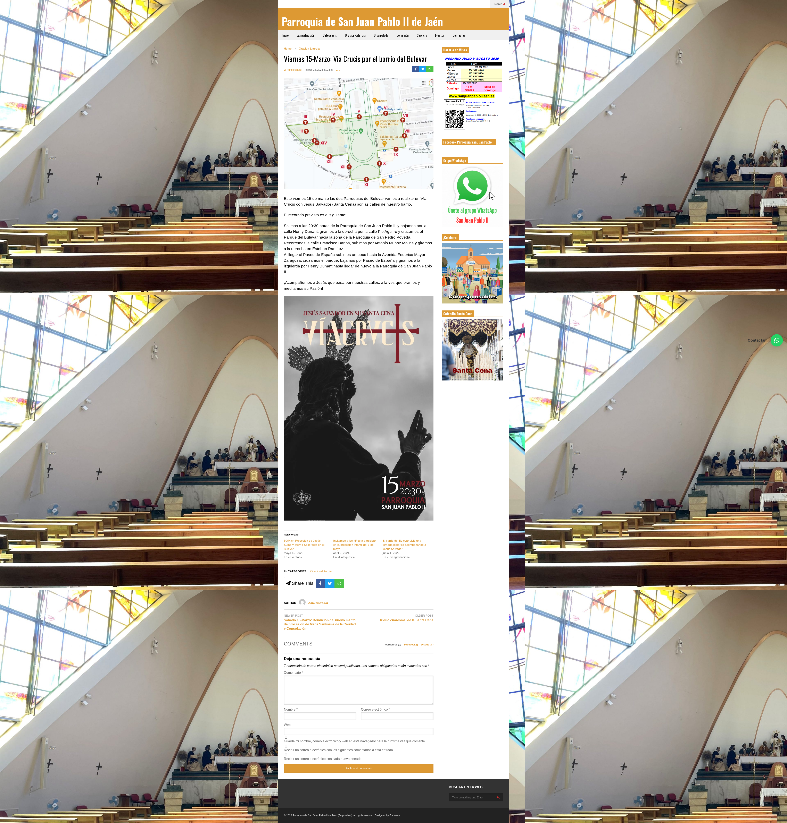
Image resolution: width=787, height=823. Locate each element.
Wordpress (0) (393, 644)
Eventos (440, 35)
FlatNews (394, 815)
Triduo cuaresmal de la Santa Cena (406, 620)
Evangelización (306, 35)
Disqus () (427, 644)
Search (498, 4)
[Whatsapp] (429, 69)
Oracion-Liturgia (355, 35)
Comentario (293, 672)
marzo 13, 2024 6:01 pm (319, 69)
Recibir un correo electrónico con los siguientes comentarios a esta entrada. (339, 750)
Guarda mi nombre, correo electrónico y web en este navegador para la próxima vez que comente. (355, 741)
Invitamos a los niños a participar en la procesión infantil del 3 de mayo (354, 544)
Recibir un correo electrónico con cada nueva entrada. (323, 759)
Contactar (459, 35)
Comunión (403, 35)
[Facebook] (415, 69)
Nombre (291, 709)
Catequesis (330, 35)
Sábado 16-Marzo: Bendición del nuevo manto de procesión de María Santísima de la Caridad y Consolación (320, 624)
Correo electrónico (375, 709)
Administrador (294, 69)
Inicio (285, 35)
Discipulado (381, 35)
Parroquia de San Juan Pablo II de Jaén (362, 21)
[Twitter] (422, 69)
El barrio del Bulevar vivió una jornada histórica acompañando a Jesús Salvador (404, 544)
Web (287, 725)
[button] (777, 340)
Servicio (422, 35)
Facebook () (411, 644)
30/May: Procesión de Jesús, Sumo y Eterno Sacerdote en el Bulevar (304, 544)
